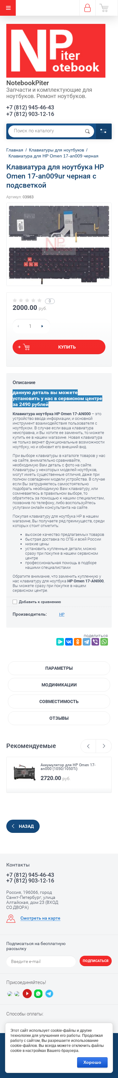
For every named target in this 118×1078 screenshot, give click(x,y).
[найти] (87, 131)
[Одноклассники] (77, 642)
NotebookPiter (27, 83)
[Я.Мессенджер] (60, 642)
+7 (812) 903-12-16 (30, 114)
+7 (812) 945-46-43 (30, 107)
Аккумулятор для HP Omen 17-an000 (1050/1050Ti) (68, 767)
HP (62, 614)
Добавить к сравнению (39, 602)
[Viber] (95, 642)
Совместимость (59, 701)
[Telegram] (86, 642)
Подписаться (96, 961)
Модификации (59, 684)
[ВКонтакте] (69, 642)
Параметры (59, 668)
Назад (26, 826)
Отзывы (59, 718)
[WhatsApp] (104, 642)
